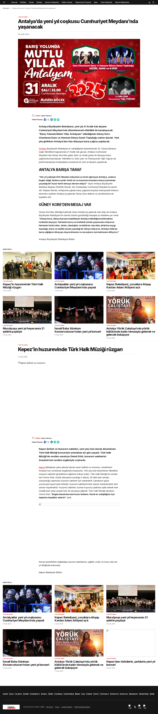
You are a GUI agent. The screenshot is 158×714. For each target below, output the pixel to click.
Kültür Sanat (23, 17)
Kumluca (124, 694)
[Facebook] (45, 119)
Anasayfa (6, 8)
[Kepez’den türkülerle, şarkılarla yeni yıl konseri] (130, 643)
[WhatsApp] (55, 119)
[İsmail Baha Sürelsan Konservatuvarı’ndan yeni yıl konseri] (78, 309)
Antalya (43, 148)
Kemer (89, 694)
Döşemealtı (35, 694)
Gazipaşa (58, 694)
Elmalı (44, 694)
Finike (51, 694)
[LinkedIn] (51, 119)
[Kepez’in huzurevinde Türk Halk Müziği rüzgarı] (27, 265)
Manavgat (134, 694)
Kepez (42, 467)
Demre (26, 694)
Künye (57, 707)
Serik (152, 694)
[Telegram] (58, 119)
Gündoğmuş (69, 694)
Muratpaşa (144, 694)
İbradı (77, 694)
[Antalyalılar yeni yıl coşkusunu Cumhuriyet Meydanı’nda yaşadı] (78, 265)
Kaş (83, 694)
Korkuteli (115, 694)
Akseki (5, 694)
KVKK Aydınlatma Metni (82, 707)
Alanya (19, 694)
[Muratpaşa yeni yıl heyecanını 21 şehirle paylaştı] (27, 309)
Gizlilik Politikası (66, 707)
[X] (48, 119)
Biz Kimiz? (49, 707)
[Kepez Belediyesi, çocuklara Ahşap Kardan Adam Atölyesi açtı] (130, 265)
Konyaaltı (105, 694)
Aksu (12, 694)
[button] (4, 2)
